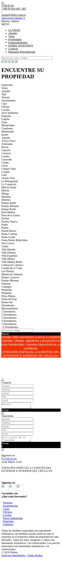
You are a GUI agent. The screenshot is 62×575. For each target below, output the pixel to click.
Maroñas (6, 196)
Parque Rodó (8, 209)
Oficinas (7, 511)
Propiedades (15, 39)
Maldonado (7, 131)
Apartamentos (10, 505)
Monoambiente (9, 308)
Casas (6, 508)
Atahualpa (7, 143)
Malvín (5, 190)
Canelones (7, 128)
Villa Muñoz (8, 258)
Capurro (5, 150)
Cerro (4, 165)
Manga (5, 193)
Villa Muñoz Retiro (11, 261)
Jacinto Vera (8, 178)
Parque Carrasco (10, 277)
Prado (4, 224)
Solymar (6, 283)
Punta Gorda (8, 237)
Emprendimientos (17, 42)
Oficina (5, 106)
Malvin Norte (8, 187)
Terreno (5, 97)
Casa (4, 103)
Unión (4, 246)
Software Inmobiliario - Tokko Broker (22, 555)
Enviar (5, 410)
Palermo (5, 199)
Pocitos (5, 218)
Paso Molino (8, 212)
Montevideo (7, 125)
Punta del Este (9, 299)
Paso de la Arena (10, 215)
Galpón (5, 119)
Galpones (8, 524)
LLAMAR (14, 30)
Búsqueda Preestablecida (21, 51)
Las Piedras (7, 271)
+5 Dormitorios (9, 327)
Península (6, 289)
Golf (3, 175)
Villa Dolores (8, 252)
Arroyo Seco (8, 140)
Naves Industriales (13, 518)
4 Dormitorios (9, 320)
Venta (11, 36)
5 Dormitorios (9, 324)
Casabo (5, 156)
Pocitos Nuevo (9, 221)
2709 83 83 (10, 458)
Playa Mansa (8, 296)
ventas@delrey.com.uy (13, 14)
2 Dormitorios (9, 314)
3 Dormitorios (9, 317)
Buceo (4, 147)
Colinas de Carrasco (12, 265)
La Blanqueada (9, 181)
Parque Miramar (10, 206)
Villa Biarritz (8, 249)
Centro (5, 162)
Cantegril (6, 286)
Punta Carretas (9, 233)
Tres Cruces (7, 243)
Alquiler (12, 33)
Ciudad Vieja (8, 168)
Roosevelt (6, 302)
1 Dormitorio (8, 311)
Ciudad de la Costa (11, 268)
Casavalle (6, 159)
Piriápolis (6, 292)
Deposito (6, 116)
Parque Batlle (8, 202)
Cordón (5, 171)
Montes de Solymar (12, 274)
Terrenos (7, 502)
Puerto (4, 227)
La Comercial (8, 184)
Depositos (8, 521)
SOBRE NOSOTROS (20, 45)
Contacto (13, 48)
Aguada (5, 137)
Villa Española (9, 255)
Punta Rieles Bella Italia (14, 240)
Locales (5, 109)
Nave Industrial (9, 112)
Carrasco (6, 153)
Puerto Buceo (8, 230)
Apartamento (8, 100)
